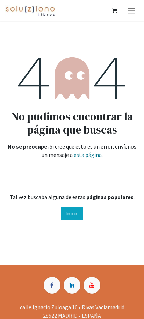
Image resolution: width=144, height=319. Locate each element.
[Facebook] (52, 285)
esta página (88, 154)
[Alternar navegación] (131, 10)
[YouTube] (92, 285)
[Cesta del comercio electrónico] (114, 10)
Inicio (72, 213)
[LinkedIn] (72, 285)
